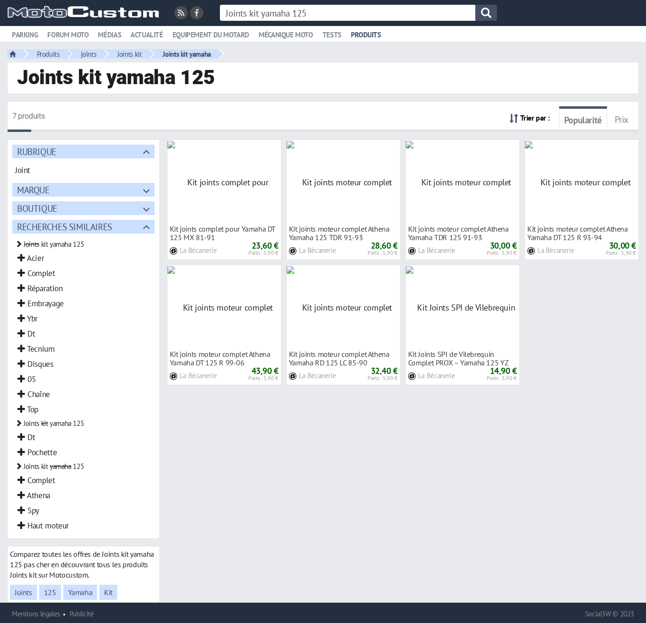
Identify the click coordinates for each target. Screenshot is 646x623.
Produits (366, 34)
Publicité (82, 613)
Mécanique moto (286, 34)
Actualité (147, 34)
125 (50, 592)
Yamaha (80, 592)
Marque (33, 190)
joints (88, 54)
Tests (332, 34)
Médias (109, 34)
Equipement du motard (211, 34)
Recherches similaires (64, 227)
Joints (23, 592)
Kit (108, 592)
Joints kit (129, 54)
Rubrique (36, 151)
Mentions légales (36, 613)
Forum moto (67, 34)
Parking (25, 34)
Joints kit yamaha (186, 54)
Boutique (37, 208)
